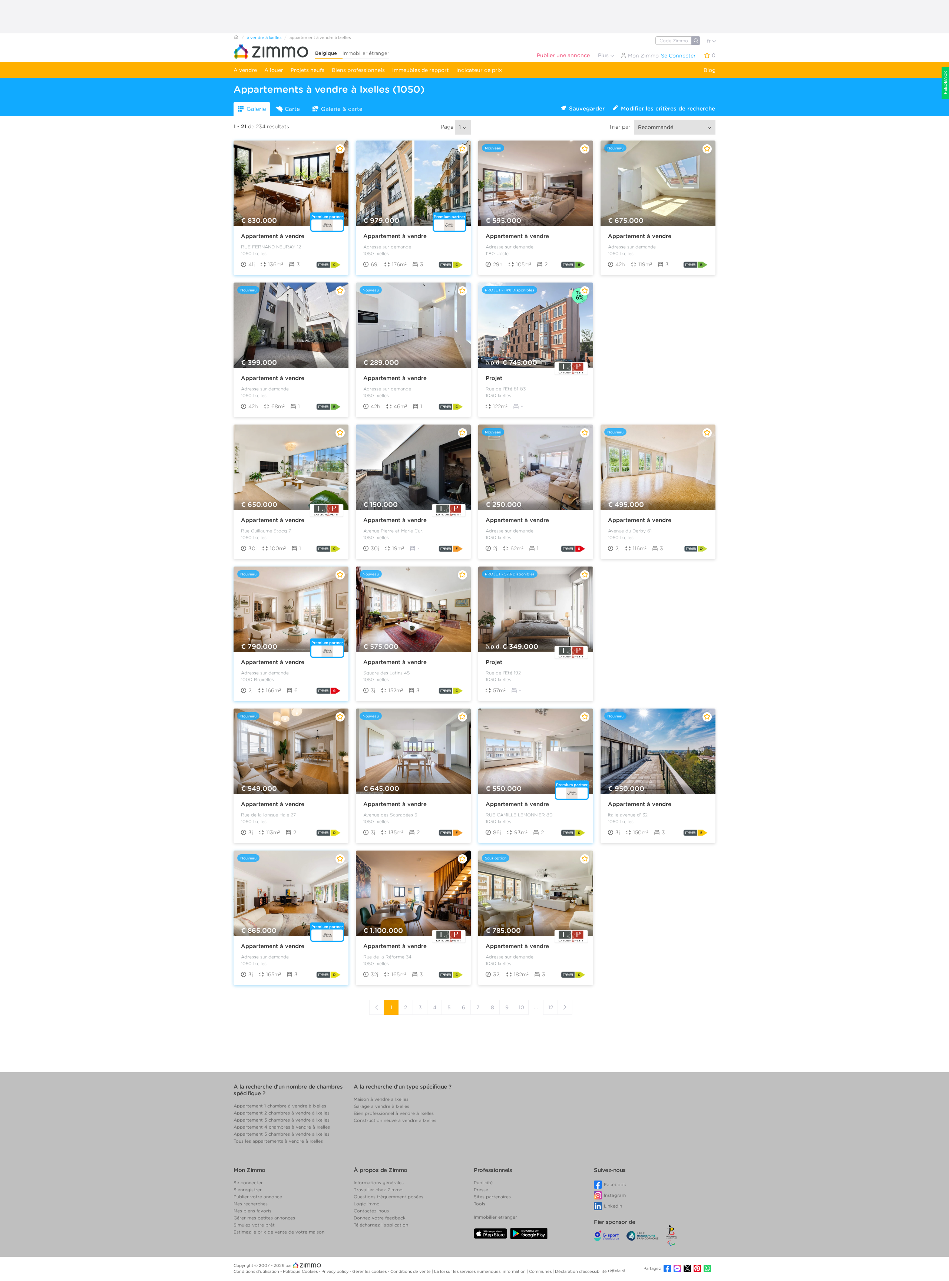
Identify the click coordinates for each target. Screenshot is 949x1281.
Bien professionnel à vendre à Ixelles (394, 1113)
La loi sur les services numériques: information (480, 1271)
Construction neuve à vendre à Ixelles (395, 1120)
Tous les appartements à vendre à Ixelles (278, 1141)
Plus (604, 55)
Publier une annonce (563, 55)
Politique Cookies (301, 1271)
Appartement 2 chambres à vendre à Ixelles (282, 1113)
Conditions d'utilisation (257, 1271)
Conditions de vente (411, 1271)
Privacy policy (335, 1271)
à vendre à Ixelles (264, 37)
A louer (273, 70)
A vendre (245, 70)
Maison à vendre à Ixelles (381, 1099)
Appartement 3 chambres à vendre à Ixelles (282, 1120)
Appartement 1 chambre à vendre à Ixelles (280, 1106)
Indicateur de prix (479, 70)
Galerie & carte (342, 109)
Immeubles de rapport (420, 70)
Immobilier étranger (366, 53)
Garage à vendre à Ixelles (381, 1106)
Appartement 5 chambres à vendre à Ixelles (282, 1134)
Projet (494, 378)
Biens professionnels (358, 70)
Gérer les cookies (370, 1271)
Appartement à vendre (272, 236)
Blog (709, 70)
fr (709, 41)
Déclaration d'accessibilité (581, 1271)
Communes (541, 1271)
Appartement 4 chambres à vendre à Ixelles (282, 1127)
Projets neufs (307, 70)
